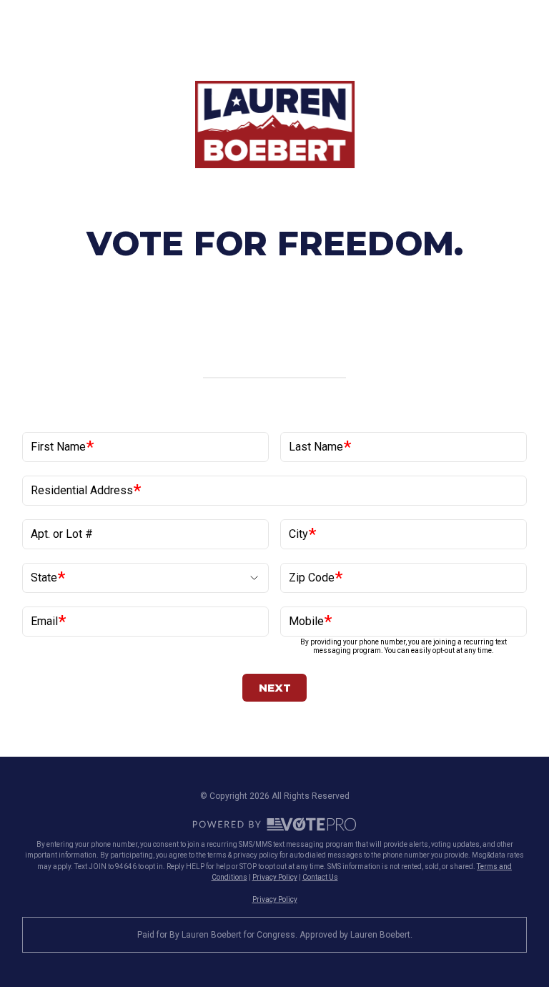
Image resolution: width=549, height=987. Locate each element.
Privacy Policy (274, 877)
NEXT (275, 687)
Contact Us (320, 877)
